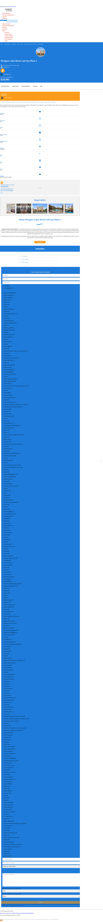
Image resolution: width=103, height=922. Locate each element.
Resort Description (26, 86)
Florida (18, 44)
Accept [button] (1, 920)
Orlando (21, 44)
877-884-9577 (8, 9)
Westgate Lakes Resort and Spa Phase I (30, 44)
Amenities (35, 86)
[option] (40, 209)
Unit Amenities (24, 256)
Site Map (13, 913)
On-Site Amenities (24, 259)
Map (41, 86)
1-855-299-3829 (4, 186)
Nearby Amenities (24, 262)
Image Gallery (15, 86)
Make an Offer (40, 242)
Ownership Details (5, 86)
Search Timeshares (7, 44)
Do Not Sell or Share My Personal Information (25, 913)
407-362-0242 (9, 10)
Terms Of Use (8, 913)
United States (13, 44)
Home (2, 44)
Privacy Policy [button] (56, 919)
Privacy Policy (22, 904)
